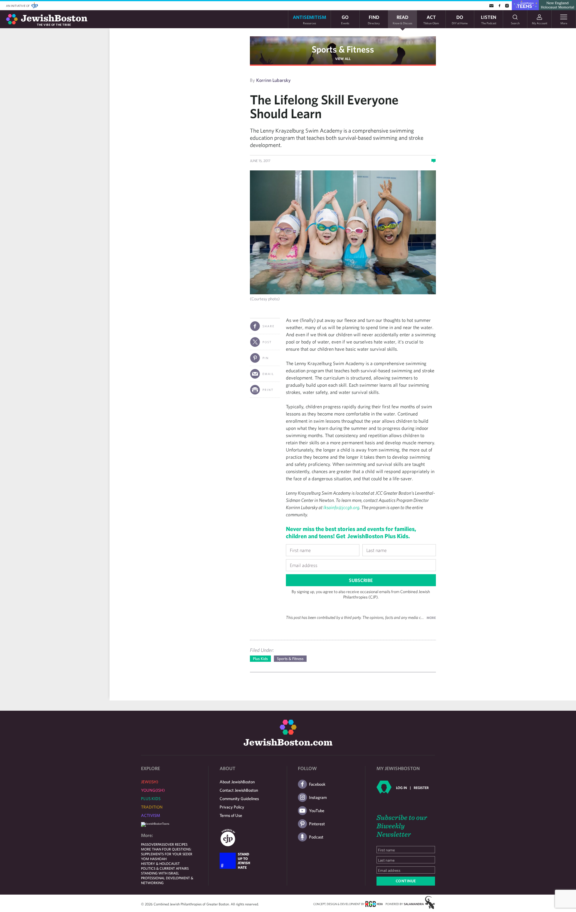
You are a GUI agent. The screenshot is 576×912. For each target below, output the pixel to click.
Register (421, 787)
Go (345, 19)
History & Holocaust (160, 863)
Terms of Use (231, 815)
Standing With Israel (160, 873)
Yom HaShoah (153, 858)
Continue (406, 881)
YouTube (316, 810)
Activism (150, 815)
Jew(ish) (149, 781)
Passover (149, 844)
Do (460, 19)
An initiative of (18, 6)
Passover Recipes (173, 844)
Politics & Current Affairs (165, 868)
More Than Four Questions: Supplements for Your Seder (166, 851)
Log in (401, 787)
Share (268, 326)
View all (343, 58)
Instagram (318, 797)
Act (431, 19)
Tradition (152, 807)
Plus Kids (260, 658)
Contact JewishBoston (239, 790)
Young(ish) (153, 790)
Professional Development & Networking (167, 880)
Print (268, 390)
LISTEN (488, 19)
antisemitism (309, 19)
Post (267, 342)
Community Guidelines (239, 798)
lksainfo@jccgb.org (341, 507)
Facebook (317, 784)
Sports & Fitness (343, 49)
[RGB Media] (373, 903)
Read (402, 19)
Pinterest (317, 823)
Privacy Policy (232, 807)
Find (374, 19)
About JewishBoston (237, 781)
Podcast (316, 837)
